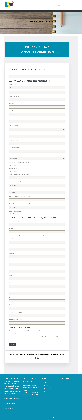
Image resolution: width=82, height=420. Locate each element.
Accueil (46, 382)
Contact (46, 391)
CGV (37, 358)
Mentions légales (51, 417)
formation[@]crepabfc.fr (31, 385)
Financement (47, 388)
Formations (47, 385)
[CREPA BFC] (9, 5)
